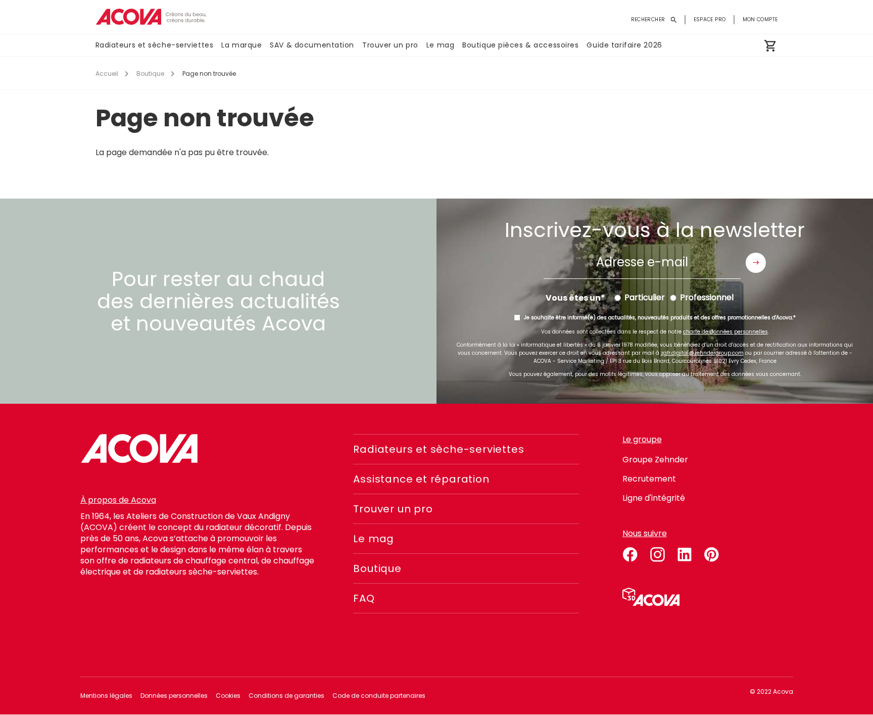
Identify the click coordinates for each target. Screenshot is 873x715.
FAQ (363, 598)
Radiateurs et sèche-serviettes (154, 45)
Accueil (106, 73)
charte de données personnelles (725, 332)
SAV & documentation (312, 45)
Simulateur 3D (651, 597)
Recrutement (649, 479)
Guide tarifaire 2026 (624, 45)
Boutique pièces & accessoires (520, 45)
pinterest (711, 552)
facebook (630, 552)
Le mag (440, 45)
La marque (241, 45)
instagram (657, 552)
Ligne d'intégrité (653, 498)
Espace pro (710, 19)
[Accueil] (151, 17)
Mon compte (760, 19)
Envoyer (756, 263)
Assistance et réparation (421, 479)
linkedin (684, 552)
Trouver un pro (390, 45)
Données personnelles (174, 695)
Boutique (150, 73)
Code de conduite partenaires (378, 695)
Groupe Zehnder (655, 459)
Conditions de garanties (286, 695)
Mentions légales (106, 695)
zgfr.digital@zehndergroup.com (702, 353)
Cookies (228, 695)
